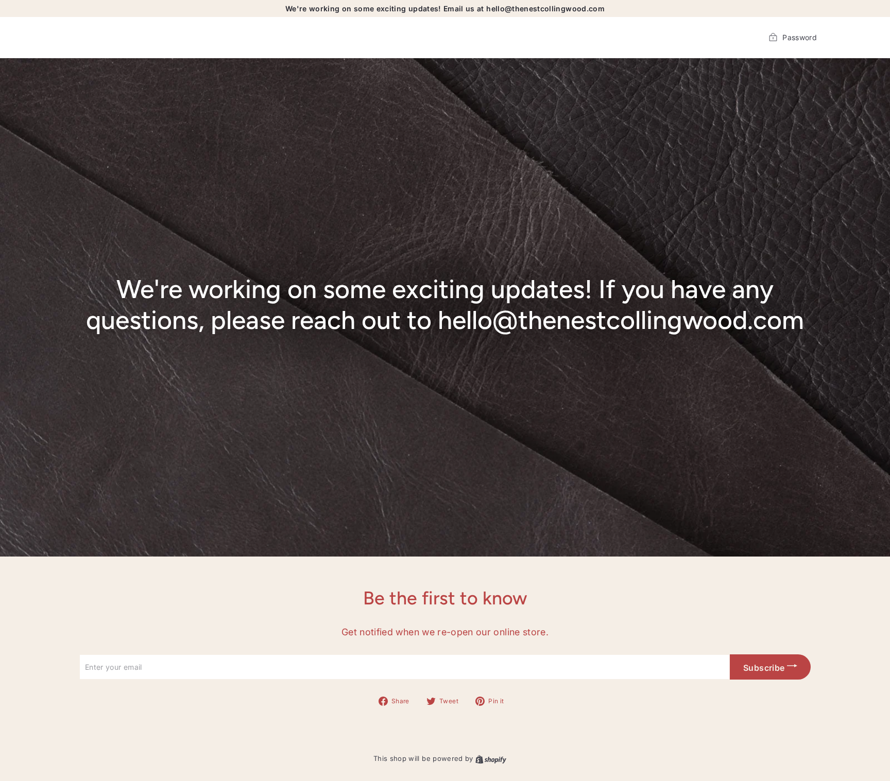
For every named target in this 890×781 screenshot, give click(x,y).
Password (799, 37)
